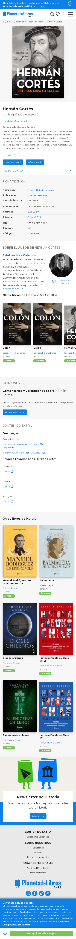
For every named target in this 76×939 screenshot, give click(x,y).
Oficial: (6, 471)
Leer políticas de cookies (16, 924)
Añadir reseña (35, 162)
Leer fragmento (13, 162)
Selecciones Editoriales (38, 836)
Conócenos (38, 847)
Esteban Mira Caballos (19, 255)
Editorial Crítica (35, 217)
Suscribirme (38, 816)
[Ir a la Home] (3, 21)
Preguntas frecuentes (38, 857)
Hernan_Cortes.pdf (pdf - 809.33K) (22, 452)
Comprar (8, 361)
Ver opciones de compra (41, 933)
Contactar (38, 852)
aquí (43, 6)
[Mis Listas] (57, 14)
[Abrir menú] (70, 14)
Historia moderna (45, 190)
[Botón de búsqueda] (52, 14)
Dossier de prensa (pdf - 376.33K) (21, 444)
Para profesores (38, 872)
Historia (31, 190)
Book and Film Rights (38, 868)
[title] (38, 883)
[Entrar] (63, 14)
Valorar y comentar (15, 412)
